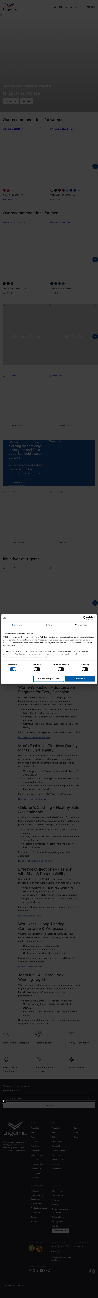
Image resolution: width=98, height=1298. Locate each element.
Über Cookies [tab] (81, 625)
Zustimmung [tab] (17, 625)
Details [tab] (49, 625)
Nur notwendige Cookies (48, 679)
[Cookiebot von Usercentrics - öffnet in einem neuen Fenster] (84, 618)
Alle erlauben (79, 679)
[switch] (37, 669)
